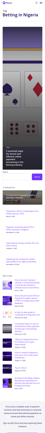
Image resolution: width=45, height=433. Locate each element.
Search (5, 172)
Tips (8, 147)
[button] (41, 3)
